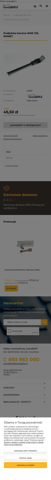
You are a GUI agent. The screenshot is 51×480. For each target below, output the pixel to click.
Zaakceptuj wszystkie (25, 465)
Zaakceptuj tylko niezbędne (25, 451)
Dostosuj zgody (25, 458)
